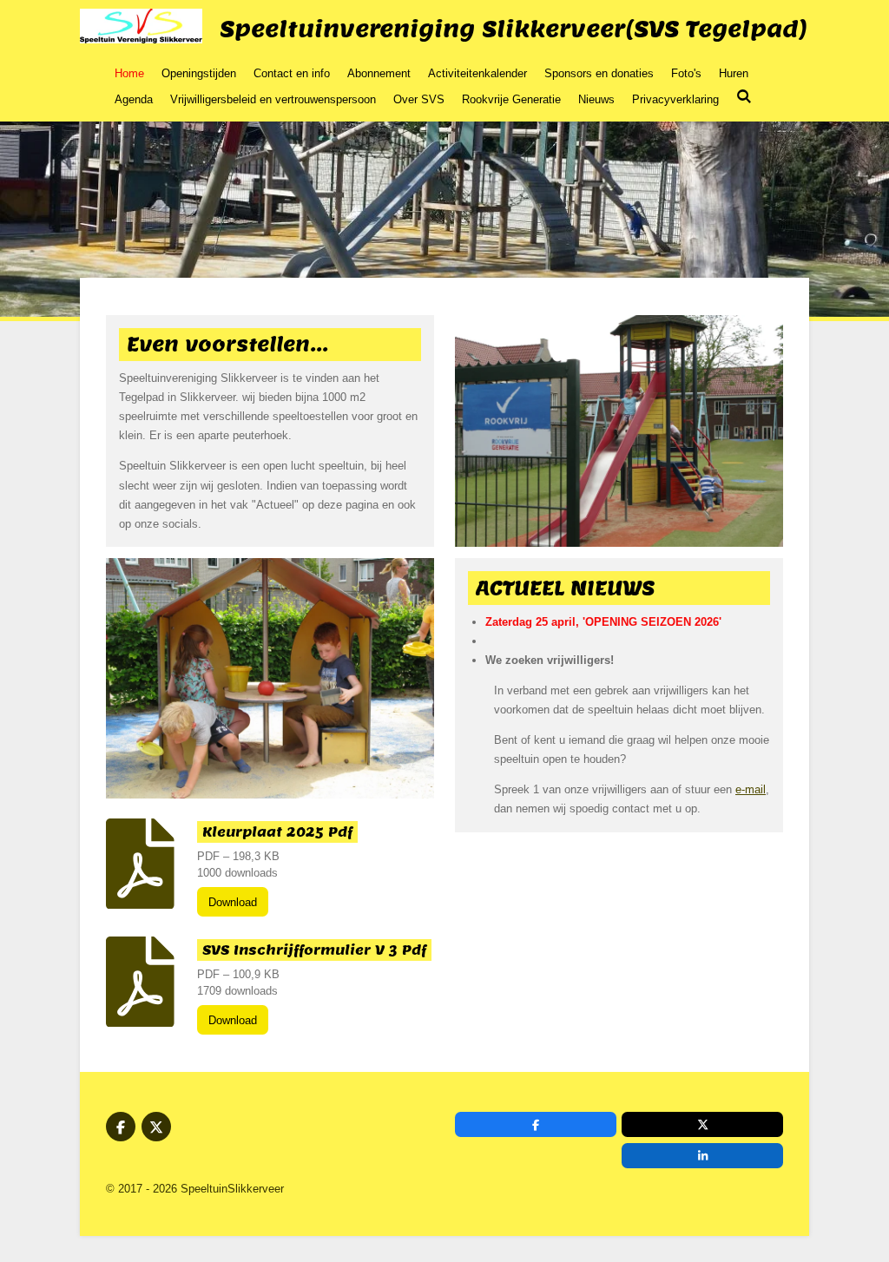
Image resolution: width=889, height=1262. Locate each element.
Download (232, 902)
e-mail (750, 789)
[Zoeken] (744, 97)
